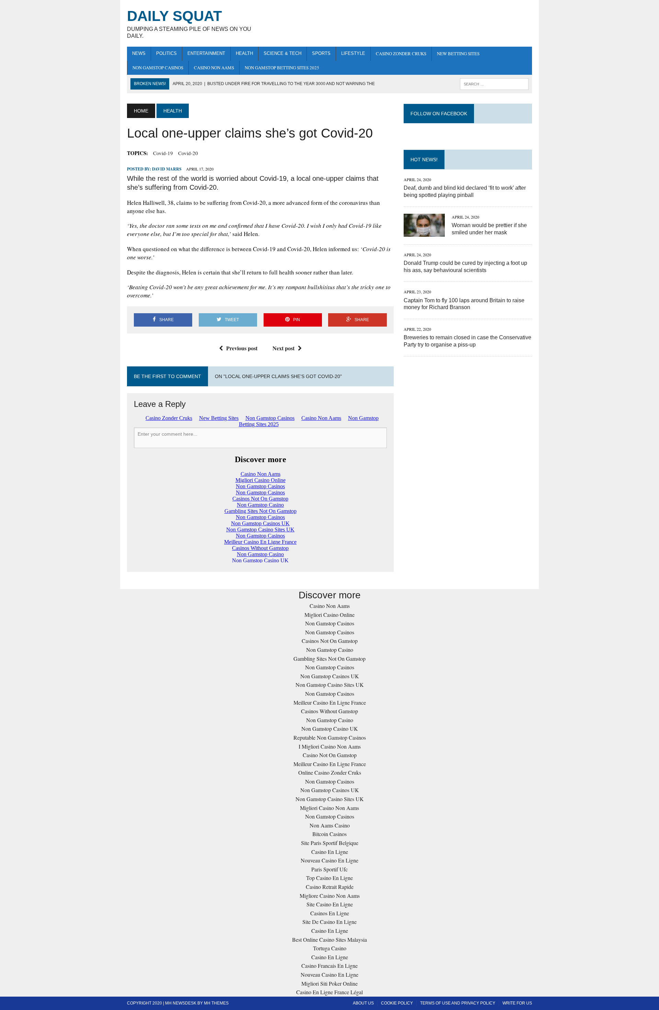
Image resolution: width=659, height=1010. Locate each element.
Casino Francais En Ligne (329, 965)
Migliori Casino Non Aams (329, 807)
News (139, 53)
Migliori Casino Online (329, 614)
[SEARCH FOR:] (494, 83)
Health (244, 53)
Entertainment (206, 53)
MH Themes (216, 1003)
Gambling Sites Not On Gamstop (329, 658)
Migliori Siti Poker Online (329, 983)
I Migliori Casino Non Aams (330, 746)
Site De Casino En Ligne (329, 921)
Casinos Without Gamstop (329, 711)
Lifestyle (353, 53)
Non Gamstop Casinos (157, 67)
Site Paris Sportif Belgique (329, 842)
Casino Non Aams (214, 67)
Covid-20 (188, 153)
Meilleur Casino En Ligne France (329, 702)
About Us (363, 1003)
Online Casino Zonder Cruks (329, 772)
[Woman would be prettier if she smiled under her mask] (424, 232)
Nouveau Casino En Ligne (329, 860)
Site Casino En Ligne (330, 904)
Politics (166, 53)
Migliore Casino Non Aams (330, 895)
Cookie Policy (397, 1003)
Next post (283, 348)
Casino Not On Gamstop (330, 755)
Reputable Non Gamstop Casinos (329, 737)
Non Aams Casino (330, 825)
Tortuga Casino (329, 948)
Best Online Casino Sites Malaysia (329, 939)
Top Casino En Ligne (329, 877)
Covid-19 (163, 153)
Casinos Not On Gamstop (330, 640)
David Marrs (167, 169)
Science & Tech (282, 53)
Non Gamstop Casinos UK (329, 676)
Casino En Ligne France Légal (329, 992)
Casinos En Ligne (329, 913)
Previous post (241, 348)
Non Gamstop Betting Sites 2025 (282, 67)
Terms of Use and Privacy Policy (457, 1003)
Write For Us (517, 1003)
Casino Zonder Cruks (401, 53)
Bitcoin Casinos (329, 833)
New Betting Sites (458, 53)
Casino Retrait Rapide (330, 886)
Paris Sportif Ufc (329, 869)
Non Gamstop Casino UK (329, 728)
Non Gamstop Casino (329, 649)
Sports (321, 53)
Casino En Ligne (329, 851)
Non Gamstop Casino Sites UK (330, 684)
